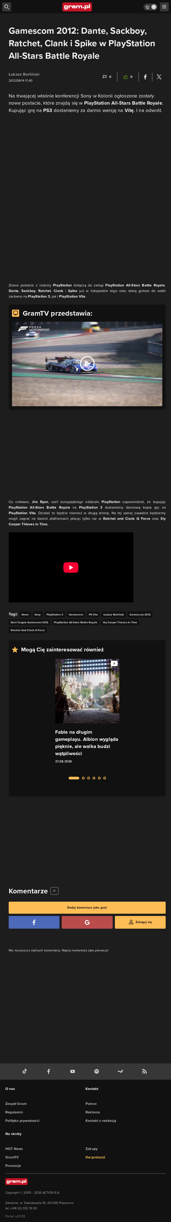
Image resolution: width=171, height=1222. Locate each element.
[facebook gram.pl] (49, 1071)
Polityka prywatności (22, 1120)
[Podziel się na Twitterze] (159, 76)
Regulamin (14, 1112)
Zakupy (92, 1148)
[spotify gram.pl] (97, 1071)
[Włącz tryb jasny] (150, 7)
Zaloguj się (144, 922)
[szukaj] (6, 6)
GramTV (12, 1157)
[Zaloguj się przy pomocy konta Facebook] (34, 922)
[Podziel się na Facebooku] (145, 76)
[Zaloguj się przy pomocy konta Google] (87, 922)
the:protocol (95, 1157)
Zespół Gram (16, 1103)
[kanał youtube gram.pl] (73, 1071)
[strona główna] (77, 6)
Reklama (93, 1112)
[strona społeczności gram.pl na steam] (121, 1071)
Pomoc (91, 1103)
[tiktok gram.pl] (25, 1071)
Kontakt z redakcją (101, 1120)
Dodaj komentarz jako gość (87, 907)
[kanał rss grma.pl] (145, 1071)
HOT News (14, 1148)
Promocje (13, 1165)
